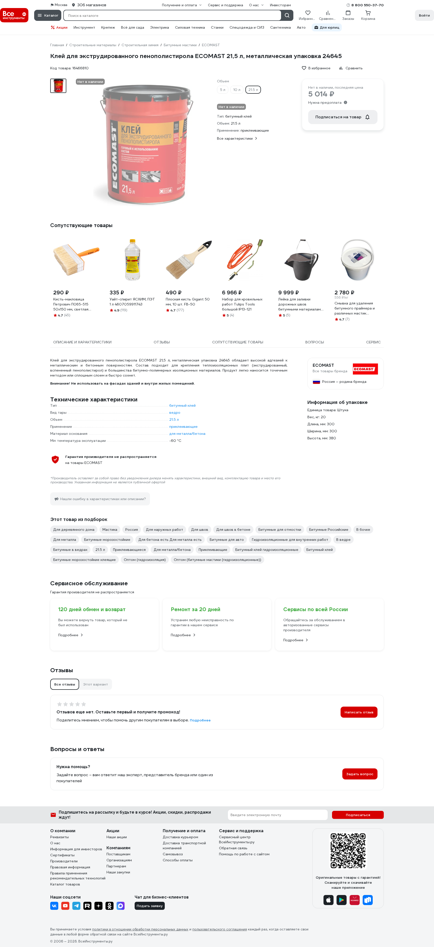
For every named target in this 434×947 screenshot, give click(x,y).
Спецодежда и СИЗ (247, 27)
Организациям (119, 860)
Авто (301, 27)
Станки (217, 27)
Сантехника (280, 27)
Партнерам (116, 866)
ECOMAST (323, 365)
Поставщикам (118, 854)
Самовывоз (173, 854)
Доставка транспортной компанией (184, 845)
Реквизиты (59, 837)
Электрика (159, 27)
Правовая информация (70, 867)
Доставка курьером (180, 837)
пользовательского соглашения (219, 929)
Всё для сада (132, 27)
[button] (64, 684)
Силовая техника (190, 27)
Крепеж (108, 27)
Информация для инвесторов (76, 849)
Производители (64, 861)
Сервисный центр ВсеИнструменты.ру (237, 839)
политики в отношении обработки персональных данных (140, 929)
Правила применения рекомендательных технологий (77, 875)
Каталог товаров (65, 884)
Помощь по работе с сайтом (244, 854)
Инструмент (84, 27)
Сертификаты (62, 855)
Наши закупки (118, 872)
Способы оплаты (178, 860)
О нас (55, 843)
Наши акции (116, 837)
